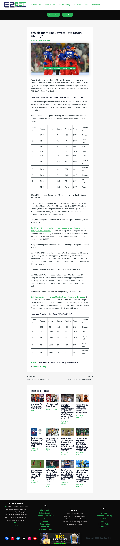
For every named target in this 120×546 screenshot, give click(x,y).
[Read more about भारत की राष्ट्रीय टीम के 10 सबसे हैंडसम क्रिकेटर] (37, 398)
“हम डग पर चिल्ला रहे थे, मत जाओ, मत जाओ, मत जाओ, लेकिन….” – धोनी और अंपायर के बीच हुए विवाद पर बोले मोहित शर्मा (82, 476)
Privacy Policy (104, 524)
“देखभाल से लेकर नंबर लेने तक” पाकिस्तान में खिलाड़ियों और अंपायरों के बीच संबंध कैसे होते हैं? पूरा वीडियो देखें (82, 444)
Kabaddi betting (45, 513)
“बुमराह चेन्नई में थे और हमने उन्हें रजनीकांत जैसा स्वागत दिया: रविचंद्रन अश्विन (82, 409)
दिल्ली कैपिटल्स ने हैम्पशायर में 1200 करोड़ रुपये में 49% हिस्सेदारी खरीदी (37, 442)
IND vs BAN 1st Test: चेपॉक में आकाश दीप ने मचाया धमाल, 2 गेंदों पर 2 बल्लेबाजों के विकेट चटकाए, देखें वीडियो (67, 444)
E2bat (16, 523)
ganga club (45, 527)
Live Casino (77, 5)
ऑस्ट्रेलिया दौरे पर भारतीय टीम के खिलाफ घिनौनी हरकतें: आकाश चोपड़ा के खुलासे (52, 442)
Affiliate (104, 521)
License (104, 513)
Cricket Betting (64, 5)
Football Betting (50, 5)
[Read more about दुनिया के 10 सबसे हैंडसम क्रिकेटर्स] (52, 398)
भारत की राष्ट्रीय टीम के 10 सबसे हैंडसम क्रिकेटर (36, 406)
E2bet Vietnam (45, 524)
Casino (86, 5)
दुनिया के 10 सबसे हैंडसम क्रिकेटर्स (52, 405)
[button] (53, 15)
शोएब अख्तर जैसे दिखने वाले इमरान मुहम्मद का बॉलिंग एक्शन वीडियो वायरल (36, 474)
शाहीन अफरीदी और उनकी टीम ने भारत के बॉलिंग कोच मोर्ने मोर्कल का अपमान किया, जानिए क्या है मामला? (52, 476)
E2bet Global (104, 527)
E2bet (6, 506)
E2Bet (34, 362)
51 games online (45, 530)
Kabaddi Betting (36, 5)
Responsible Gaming (104, 516)
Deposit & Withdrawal (45, 516)
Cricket (33, 411)
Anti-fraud (104, 518)
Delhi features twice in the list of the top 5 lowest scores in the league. (58, 297)
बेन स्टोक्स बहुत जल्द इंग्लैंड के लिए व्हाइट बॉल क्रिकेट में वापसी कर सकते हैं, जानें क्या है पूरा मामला (67, 475)
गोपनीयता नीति (96, 5)
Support (45, 521)
